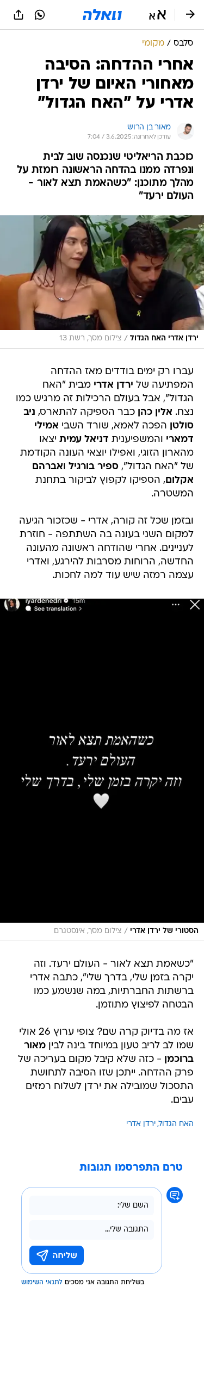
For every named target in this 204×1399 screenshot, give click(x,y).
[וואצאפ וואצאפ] (39, 14)
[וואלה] (102, 14)
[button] (157, 15)
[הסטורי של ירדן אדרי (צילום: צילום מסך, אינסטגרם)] (102, 770)
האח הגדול (176, 1124)
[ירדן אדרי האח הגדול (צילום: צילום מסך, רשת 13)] (102, 282)
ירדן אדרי (141, 1124)
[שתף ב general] (18, 15)
